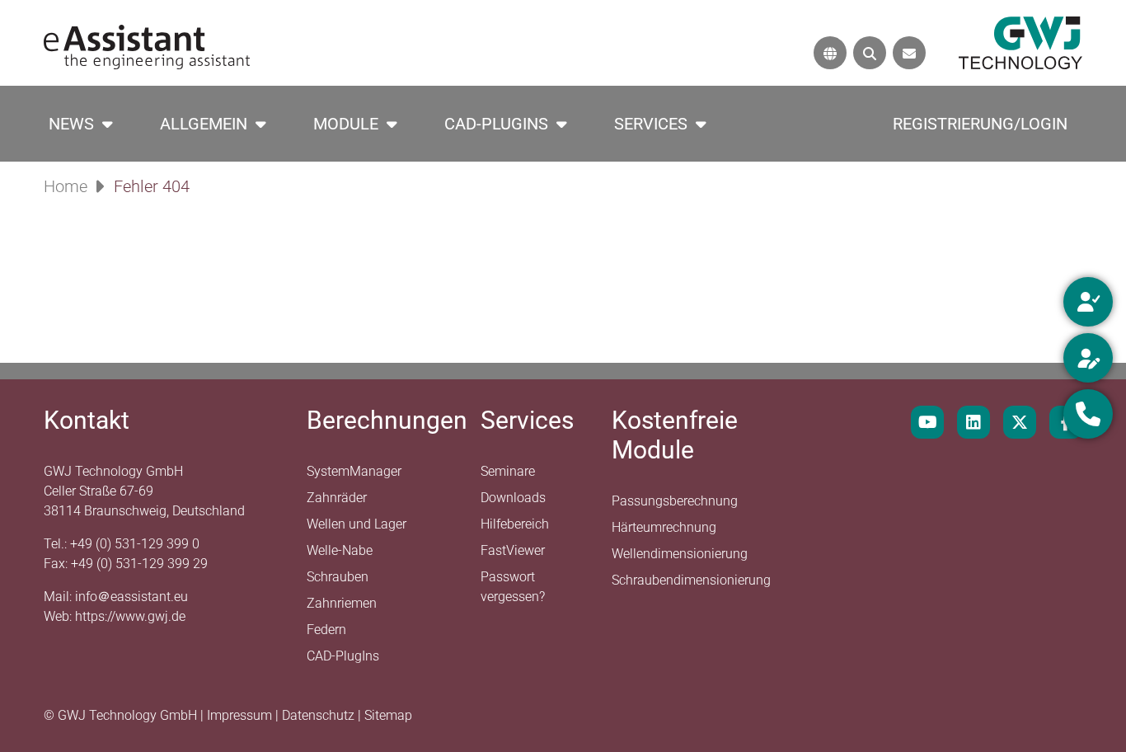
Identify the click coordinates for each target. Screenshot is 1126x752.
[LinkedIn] (973, 422)
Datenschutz (320, 715)
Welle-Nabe (340, 550)
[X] (1019, 422)
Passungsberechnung (675, 501)
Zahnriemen (342, 603)
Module (345, 124)
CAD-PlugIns (496, 124)
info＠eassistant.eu (131, 596)
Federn (326, 629)
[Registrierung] (1088, 358)
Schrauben (337, 577)
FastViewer (513, 550)
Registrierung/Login (980, 124)
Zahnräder (337, 497)
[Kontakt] (909, 52)
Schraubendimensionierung (691, 580)
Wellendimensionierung (680, 554)
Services (650, 124)
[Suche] (869, 52)
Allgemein (203, 124)
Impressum (241, 715)
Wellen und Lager (356, 524)
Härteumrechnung (664, 527)
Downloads (513, 497)
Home (65, 186)
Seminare (508, 471)
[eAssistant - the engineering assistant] (147, 46)
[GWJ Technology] (1020, 41)
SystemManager (354, 471)
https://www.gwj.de (130, 616)
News (71, 124)
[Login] (1088, 302)
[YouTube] (927, 422)
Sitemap (388, 715)
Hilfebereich (515, 524)
